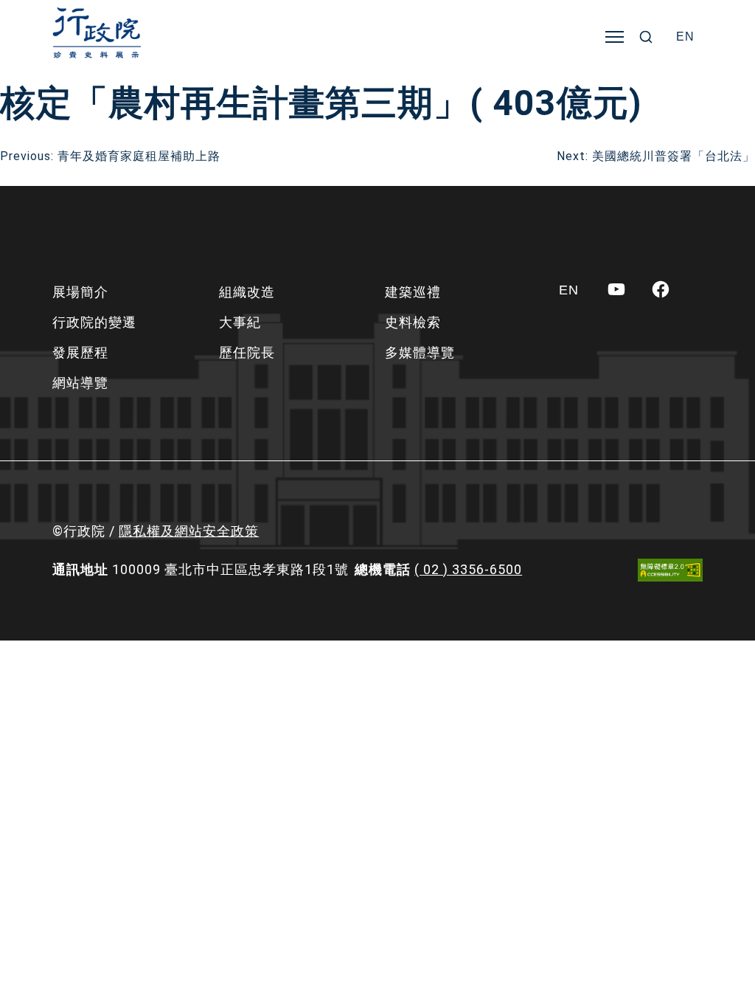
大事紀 (240, 322)
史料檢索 (413, 322)
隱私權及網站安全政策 (189, 531)
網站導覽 (80, 382)
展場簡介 (80, 292)
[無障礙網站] (670, 570)
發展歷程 (80, 352)
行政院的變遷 (94, 322)
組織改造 (247, 292)
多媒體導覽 (420, 352)
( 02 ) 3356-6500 (468, 569)
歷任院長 (247, 352)
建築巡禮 (413, 292)
